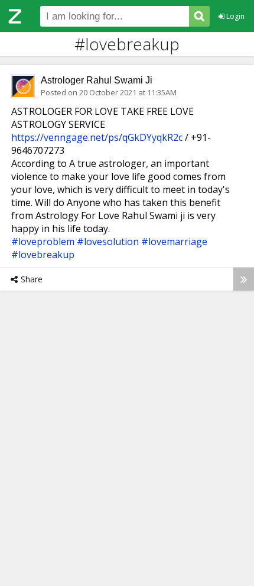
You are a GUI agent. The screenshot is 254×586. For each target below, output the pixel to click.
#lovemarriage (174, 241)
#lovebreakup (42, 254)
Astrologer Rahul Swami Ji (96, 80)
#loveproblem (42, 241)
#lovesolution (108, 241)
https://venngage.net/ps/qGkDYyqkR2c (97, 137)
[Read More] (243, 279)
